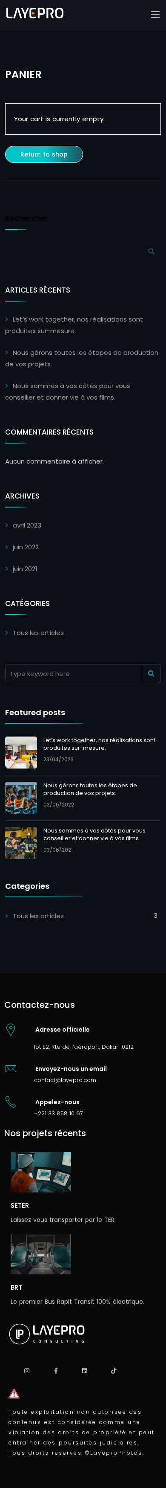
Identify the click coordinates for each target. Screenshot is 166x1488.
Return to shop (44, 154)
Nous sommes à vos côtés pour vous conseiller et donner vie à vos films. (94, 834)
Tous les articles (38, 632)
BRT (16, 1287)
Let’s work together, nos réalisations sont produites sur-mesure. (99, 744)
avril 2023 (27, 525)
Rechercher (27, 219)
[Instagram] (27, 1371)
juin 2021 (25, 568)
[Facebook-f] (56, 1371)
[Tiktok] (114, 1371)
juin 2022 (26, 546)
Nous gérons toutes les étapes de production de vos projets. (90, 789)
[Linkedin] (85, 1371)
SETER (20, 1205)
